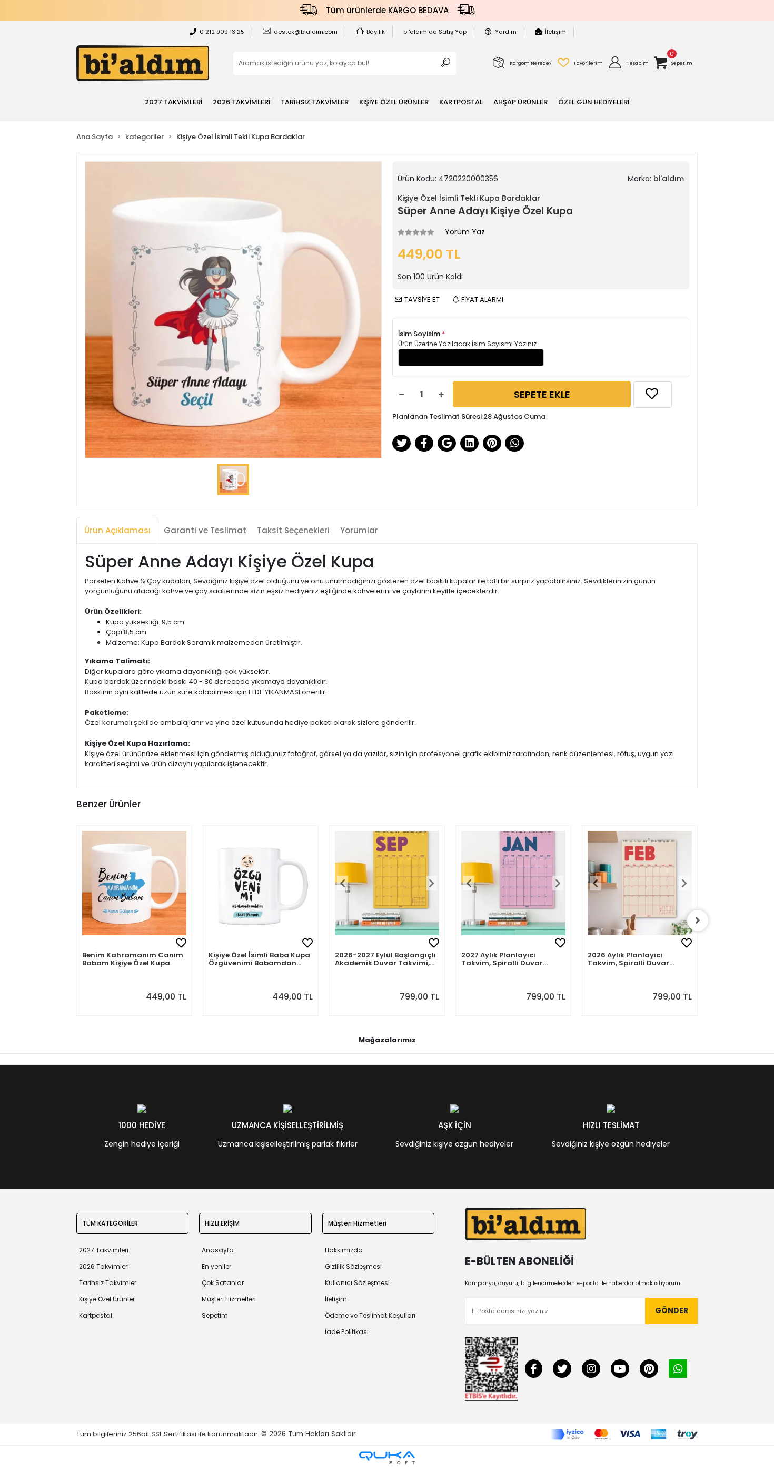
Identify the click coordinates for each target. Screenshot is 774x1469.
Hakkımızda (344, 1250)
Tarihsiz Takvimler (107, 1282)
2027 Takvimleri (103, 1250)
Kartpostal (95, 1315)
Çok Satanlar (223, 1282)
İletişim (555, 31)
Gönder (671, 1310)
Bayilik (375, 31)
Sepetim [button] (215, 1315)
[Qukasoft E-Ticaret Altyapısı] (387, 1457)
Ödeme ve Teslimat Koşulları (370, 1315)
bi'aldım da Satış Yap (435, 31)
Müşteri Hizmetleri (229, 1299)
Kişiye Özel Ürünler (107, 1299)
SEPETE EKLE (542, 394)
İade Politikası (347, 1331)
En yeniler (216, 1266)
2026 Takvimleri (104, 1266)
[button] (628, 63)
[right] (697, 920)
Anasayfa (218, 1250)
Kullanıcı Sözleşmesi (357, 1282)
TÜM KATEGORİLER (110, 1223)
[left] (76, 920)
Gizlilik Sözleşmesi (353, 1266)
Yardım (506, 31)
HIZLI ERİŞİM (222, 1223)
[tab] (117, 531)
